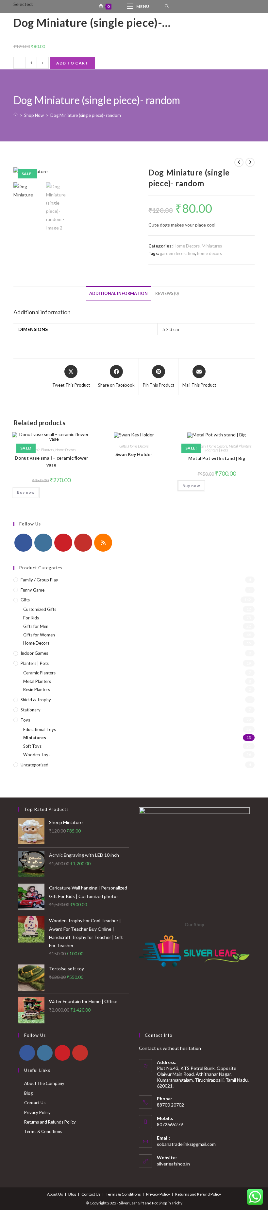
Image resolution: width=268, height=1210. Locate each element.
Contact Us (34, 1102)
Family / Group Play (39, 579)
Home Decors (187, 245)
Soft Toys (32, 746)
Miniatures (212, 245)
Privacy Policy (37, 1112)
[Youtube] (83, 543)
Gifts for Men (35, 626)
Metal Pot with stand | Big (216, 458)
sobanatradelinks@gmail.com (186, 1144)
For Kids (31, 617)
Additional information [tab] (118, 293)
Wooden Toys (36, 754)
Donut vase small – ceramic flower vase (51, 461)
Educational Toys (39, 729)
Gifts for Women (39, 634)
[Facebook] (23, 543)
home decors (209, 253)
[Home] (15, 115)
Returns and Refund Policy (198, 1194)
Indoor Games (34, 653)
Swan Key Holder (133, 454)
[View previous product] (238, 162)
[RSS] (103, 543)
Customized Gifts (39, 609)
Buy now (26, 492)
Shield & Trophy (36, 699)
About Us (55, 1194)
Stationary (31, 709)
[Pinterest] (63, 543)
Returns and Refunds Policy (50, 1122)
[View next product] (250, 162)
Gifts (123, 446)
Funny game (32, 590)
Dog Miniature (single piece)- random (85, 115)
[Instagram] (43, 543)
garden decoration (177, 253)
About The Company (44, 1083)
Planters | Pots (216, 450)
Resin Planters (36, 689)
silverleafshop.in (173, 1163)
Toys (25, 720)
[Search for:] (167, 6)
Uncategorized (34, 764)
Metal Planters (240, 446)
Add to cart (72, 63)
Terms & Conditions (43, 1131)
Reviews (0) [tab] (167, 293)
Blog (28, 1093)
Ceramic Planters (40, 449)
